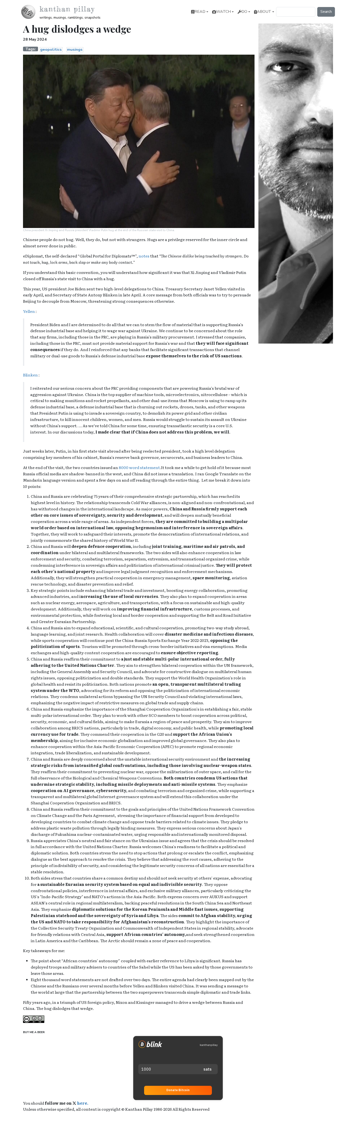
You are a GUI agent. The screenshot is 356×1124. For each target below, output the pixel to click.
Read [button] (199, 11)
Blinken (31, 375)
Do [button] (244, 11)
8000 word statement (139, 467)
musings (75, 49)
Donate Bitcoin (178, 1090)
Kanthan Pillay (66, 9)
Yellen (29, 311)
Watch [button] (223, 11)
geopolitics (51, 49)
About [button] (264, 11)
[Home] (30, 12)
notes (144, 256)
